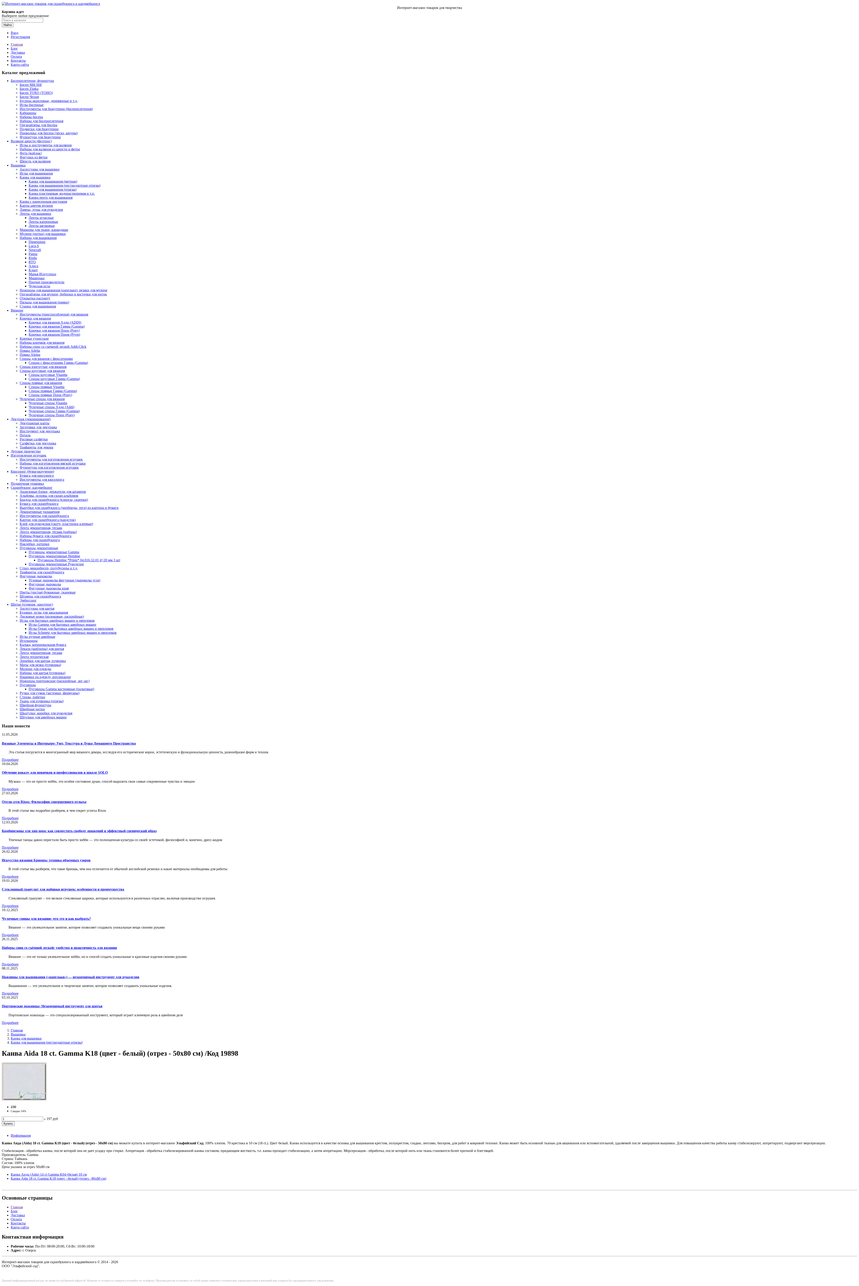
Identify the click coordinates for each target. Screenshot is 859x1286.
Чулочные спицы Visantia (48, 403)
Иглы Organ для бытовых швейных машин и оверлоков (71, 628)
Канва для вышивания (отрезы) (53, 189)
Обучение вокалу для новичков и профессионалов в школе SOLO (55, 772)
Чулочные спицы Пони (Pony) (52, 415)
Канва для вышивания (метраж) (53, 181)
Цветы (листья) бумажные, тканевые (48, 592)
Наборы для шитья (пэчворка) (42, 673)
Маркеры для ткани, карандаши (44, 230)
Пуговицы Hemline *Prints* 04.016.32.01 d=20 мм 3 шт (79, 560)
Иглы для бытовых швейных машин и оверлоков (57, 620)
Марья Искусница (42, 274)
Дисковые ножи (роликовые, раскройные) (52, 616)
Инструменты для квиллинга (42, 479)
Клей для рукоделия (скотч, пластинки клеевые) (56, 524)
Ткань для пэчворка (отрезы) (42, 701)
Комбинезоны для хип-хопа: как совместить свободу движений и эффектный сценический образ (79, 831)
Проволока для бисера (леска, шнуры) (49, 133)
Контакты (18, 60)
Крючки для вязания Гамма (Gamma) (57, 326)
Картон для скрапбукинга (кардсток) (48, 520)
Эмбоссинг (28, 600)
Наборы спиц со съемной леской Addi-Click (53, 346)
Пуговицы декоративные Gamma (54, 552)
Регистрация (20, 37)
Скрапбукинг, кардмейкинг (32, 487)
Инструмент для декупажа (40, 431)
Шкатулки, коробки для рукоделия (46, 713)
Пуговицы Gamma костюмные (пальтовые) (61, 689)
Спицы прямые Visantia (46, 387)
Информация (21, 1135)
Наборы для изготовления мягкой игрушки (53, 463)
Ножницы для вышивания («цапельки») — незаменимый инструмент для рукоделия (70, 977)
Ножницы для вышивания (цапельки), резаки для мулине (63, 290)
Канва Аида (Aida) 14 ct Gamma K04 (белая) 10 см (49, 1174)
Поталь (25, 435)
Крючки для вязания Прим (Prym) (54, 334)
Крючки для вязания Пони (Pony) (54, 330)
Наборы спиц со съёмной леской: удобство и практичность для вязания (59, 948)
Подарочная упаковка (27, 483)
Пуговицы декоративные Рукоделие (56, 564)
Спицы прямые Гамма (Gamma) (53, 391)
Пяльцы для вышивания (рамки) (44, 302)
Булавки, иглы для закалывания (44, 612)
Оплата (16, 56)
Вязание (17, 310)
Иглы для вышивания (36, 173)
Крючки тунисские (34, 338)
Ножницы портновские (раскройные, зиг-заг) (54, 681)
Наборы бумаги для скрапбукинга (45, 536)
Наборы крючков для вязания (42, 342)
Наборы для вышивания (38, 238)
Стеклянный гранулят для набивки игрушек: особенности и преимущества (63, 889)
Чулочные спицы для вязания (42, 399)
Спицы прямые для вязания (41, 383)
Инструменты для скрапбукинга (44, 516)
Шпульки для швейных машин (43, 717)
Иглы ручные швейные (37, 637)
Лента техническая (34, 657)
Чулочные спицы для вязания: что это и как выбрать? (46, 919)
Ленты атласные (41, 218)
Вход (14, 33)
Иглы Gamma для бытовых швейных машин (62, 624)
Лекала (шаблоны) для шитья (42, 649)
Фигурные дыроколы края (49, 588)
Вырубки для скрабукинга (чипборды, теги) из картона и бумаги (69, 508)
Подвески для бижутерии (39, 129)
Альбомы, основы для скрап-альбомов (49, 496)
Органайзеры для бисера (38, 125)
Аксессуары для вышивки (40, 169)
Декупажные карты (34, 423)
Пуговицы (28, 685)
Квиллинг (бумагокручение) (32, 471)
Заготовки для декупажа (38, 427)
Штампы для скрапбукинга (40, 596)
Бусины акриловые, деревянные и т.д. (49, 101)
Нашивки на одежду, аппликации (45, 677)
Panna (33, 254)
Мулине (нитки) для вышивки (43, 234)
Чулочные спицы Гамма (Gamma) (54, 411)
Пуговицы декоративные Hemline (54, 556)
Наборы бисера (31, 117)
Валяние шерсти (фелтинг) (31, 141)
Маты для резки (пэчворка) (40, 665)
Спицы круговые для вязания (42, 371)
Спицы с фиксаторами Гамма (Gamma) (58, 363)
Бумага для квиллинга (37, 475)
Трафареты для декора (36, 447)
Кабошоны (28, 113)
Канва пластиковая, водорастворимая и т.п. (62, 193)
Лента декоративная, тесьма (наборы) (48, 532)
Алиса (33, 266)
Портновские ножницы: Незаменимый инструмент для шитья (52, 1006)
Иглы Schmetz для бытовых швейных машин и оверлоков (73, 632)
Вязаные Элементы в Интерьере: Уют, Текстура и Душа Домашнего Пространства (69, 743)
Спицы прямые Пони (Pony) (50, 395)
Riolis (33, 258)
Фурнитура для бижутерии (40, 137)
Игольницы (29, 641)
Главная (17, 44)
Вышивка (18, 165)
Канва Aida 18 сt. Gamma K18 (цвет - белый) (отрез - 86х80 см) (58, 1178)
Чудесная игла (39, 286)
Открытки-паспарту (35, 298)
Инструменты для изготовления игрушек (51, 459)
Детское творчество (26, 451)
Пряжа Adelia (30, 350)
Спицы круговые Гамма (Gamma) (54, 379)
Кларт (33, 270)
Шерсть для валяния (35, 161)
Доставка (18, 52)
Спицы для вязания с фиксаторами (46, 359)
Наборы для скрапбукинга (40, 540)
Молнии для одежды (35, 669)
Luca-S (34, 246)
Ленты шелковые (42, 226)
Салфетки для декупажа (38, 443)
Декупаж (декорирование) (31, 419)
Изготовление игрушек (28, 455)
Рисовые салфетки (34, 439)
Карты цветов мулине (36, 205)
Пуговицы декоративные (39, 548)
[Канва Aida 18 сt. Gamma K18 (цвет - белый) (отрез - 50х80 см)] (24, 1099)
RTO (32, 262)
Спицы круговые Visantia (48, 375)
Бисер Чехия (29, 97)
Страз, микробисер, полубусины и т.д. (49, 568)
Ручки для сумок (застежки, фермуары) (49, 693)
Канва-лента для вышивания (50, 197)
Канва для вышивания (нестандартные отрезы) (64, 185)
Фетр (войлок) (31, 153)
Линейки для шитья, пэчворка (43, 661)
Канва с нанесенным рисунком (43, 201)
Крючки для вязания (35, 318)
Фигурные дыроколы (36, 576)
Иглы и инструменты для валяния (46, 145)
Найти (8, 25)
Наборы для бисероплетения (41, 121)
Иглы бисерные (32, 105)
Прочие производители (46, 282)
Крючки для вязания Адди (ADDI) (55, 322)
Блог (14, 48)
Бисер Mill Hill (31, 85)
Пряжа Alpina (30, 355)
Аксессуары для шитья (37, 608)
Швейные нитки (32, 709)
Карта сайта (20, 64)
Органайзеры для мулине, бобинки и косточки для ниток (63, 294)
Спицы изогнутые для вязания (43, 367)
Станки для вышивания (38, 306)
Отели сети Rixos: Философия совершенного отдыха (44, 802)
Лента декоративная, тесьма (41, 528)
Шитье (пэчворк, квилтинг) (32, 604)
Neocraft (35, 250)
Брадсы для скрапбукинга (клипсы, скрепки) (54, 500)
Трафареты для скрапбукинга (42, 572)
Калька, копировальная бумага (43, 645)
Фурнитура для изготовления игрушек (49, 467)
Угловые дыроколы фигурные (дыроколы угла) (64, 580)
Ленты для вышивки (35, 214)
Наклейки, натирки (34, 544)
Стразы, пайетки (32, 697)
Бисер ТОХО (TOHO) (36, 93)
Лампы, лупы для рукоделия (41, 209)
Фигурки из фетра (33, 157)
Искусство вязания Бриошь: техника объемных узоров (46, 860)
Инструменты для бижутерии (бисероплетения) (56, 109)
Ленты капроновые (43, 222)
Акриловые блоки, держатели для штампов (53, 491)
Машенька (37, 278)
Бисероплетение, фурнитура (32, 81)
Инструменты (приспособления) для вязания (54, 314)
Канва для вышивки (35, 177)
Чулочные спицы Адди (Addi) (51, 407)
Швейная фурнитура (35, 705)
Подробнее (10, 760)
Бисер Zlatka (29, 89)
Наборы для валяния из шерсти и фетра (50, 149)
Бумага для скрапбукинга (39, 504)
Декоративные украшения (40, 512)
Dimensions (37, 242)
